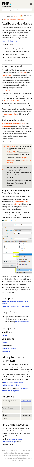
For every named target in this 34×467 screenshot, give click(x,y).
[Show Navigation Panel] (31, 4)
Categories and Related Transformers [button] (13, 19)
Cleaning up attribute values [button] (16, 306)
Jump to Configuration (9, 41)
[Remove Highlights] (21, 16)
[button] (30, 10)
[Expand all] (25, 16)
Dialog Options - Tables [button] (11, 385)
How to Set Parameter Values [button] (13, 382)
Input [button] (5, 335)
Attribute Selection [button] (9, 349)
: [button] (10, 16)
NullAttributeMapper (22, 322)
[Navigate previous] (28, 16)
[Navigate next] (31, 16)
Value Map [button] (6, 351)
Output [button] (5, 342)
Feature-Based (26, 401)
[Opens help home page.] (6, 4)
